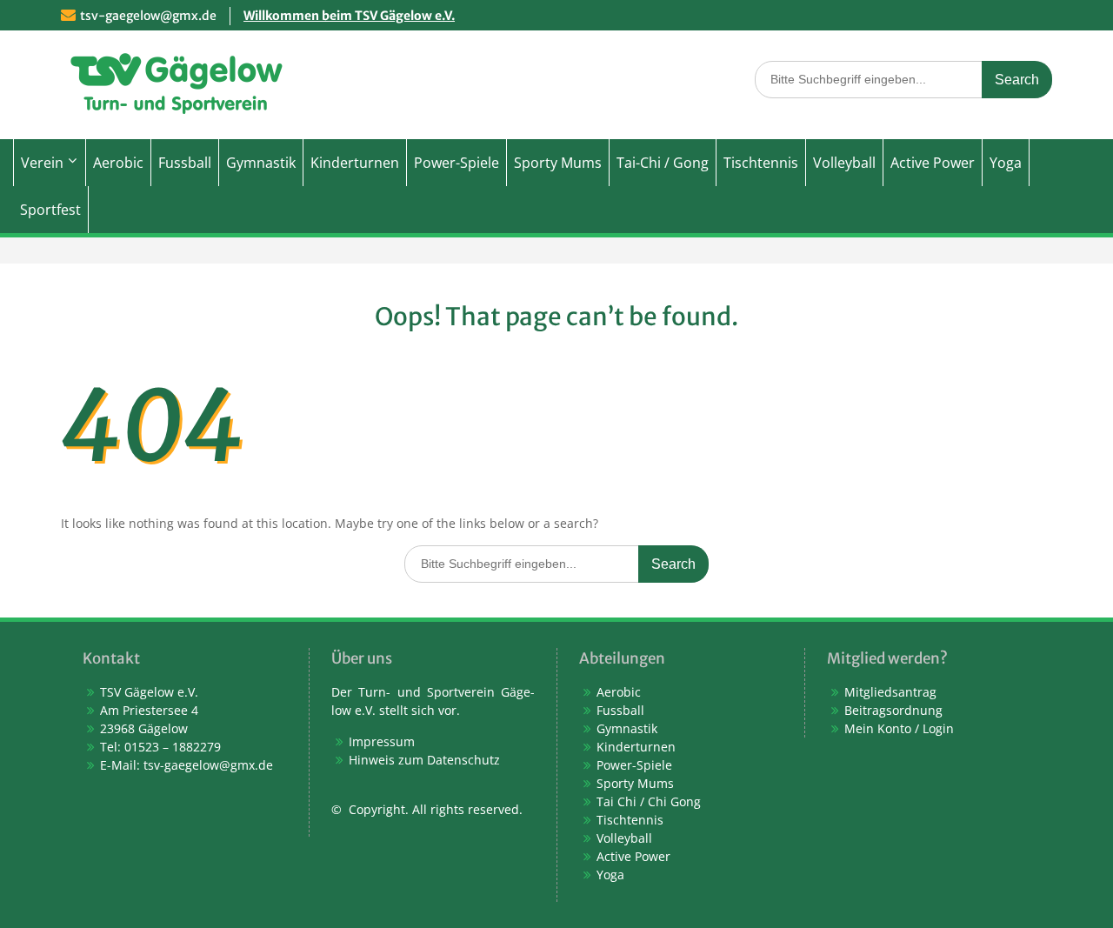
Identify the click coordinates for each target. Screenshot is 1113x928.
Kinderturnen (354, 162)
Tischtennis (760, 162)
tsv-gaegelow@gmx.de (148, 15)
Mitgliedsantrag (890, 692)
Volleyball (844, 162)
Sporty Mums (558, 162)
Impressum (382, 741)
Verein (42, 162)
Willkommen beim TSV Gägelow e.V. (349, 15)
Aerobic (118, 162)
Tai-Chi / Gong (662, 162)
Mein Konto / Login (899, 728)
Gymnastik (261, 162)
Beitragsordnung (893, 710)
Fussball (184, 162)
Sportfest (50, 209)
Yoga (1006, 162)
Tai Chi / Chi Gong (648, 801)
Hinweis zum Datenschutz (424, 759)
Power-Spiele (456, 162)
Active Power (932, 162)
